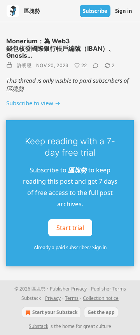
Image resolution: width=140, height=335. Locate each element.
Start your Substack (54, 312)
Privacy (53, 298)
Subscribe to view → (33, 103)
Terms (72, 298)
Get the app (101, 312)
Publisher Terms (108, 288)
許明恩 (24, 65)
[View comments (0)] (96, 65)
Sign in (123, 10)
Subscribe (95, 10)
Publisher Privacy (68, 288)
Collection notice (101, 298)
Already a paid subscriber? (70, 247)
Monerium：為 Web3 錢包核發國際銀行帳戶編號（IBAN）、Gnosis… (60, 48)
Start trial (70, 227)
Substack (38, 326)
